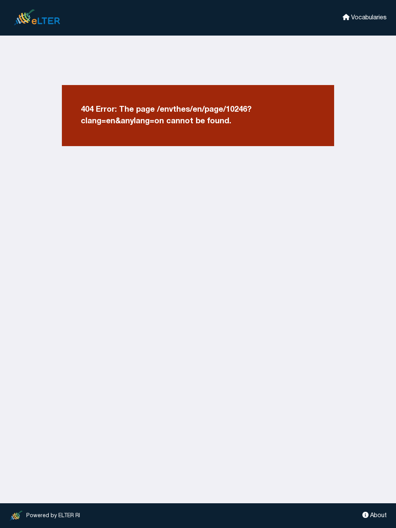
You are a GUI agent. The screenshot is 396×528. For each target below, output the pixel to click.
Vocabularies (368, 17)
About (378, 515)
